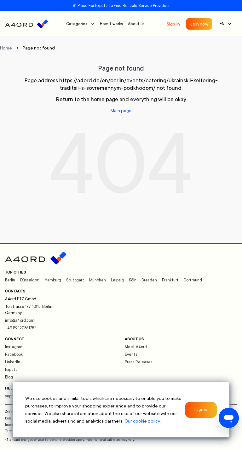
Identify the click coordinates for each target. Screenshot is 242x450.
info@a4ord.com (19, 320)
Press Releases (139, 362)
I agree (200, 409)
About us (136, 24)
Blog (9, 377)
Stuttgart (75, 280)
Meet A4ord (136, 347)
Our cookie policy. (142, 421)
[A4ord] (26, 24)
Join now (199, 23)
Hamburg (53, 280)
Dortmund (193, 280)
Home (6, 47)
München (97, 280)
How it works (111, 24)
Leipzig (117, 280)
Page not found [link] (39, 47)
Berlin (10, 280)
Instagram (14, 347)
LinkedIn (12, 362)
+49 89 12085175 (20, 328)
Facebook (14, 354)
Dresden (149, 280)
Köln (132, 280)
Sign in (173, 23)
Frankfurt (170, 280)
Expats (11, 369)
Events (131, 354)
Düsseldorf (30, 280)
